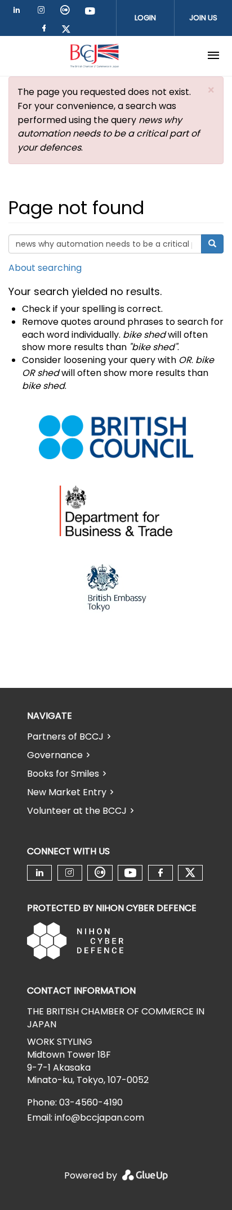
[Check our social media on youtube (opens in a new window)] (90, 12)
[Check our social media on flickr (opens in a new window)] (67, 12)
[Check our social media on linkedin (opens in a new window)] (19, 12)
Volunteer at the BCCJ (77, 810)
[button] (211, 90)
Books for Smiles (63, 773)
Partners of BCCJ (65, 736)
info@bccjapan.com (99, 1117)
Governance (55, 755)
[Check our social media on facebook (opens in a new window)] (46, 30)
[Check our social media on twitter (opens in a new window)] (69, 30)
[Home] (94, 55)
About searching (45, 267)
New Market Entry (66, 792)
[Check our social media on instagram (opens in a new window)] (43, 12)
